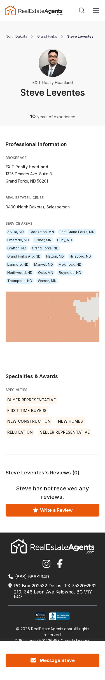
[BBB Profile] (59, 616)
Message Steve (57, 660)
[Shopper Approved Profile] (40, 616)
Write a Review (56, 510)
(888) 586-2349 (32, 576)
